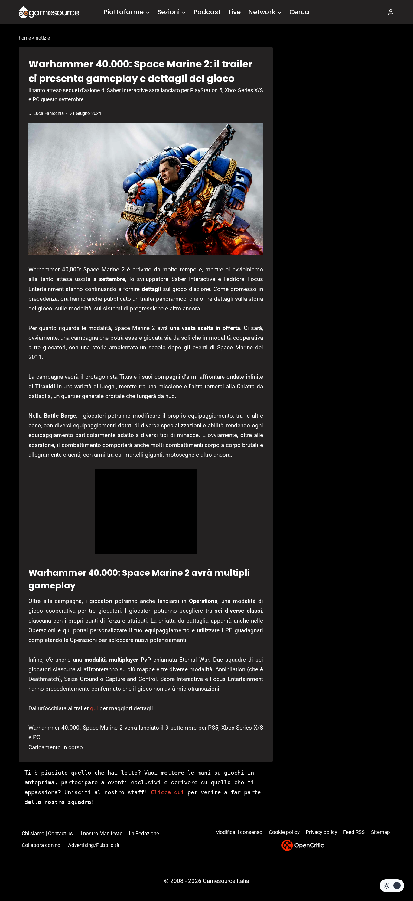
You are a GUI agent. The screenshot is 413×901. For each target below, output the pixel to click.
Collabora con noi (42, 845)
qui (94, 708)
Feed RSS (354, 832)
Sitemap (380, 832)
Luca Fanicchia (49, 113)
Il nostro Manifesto (101, 833)
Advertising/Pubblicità (93, 845)
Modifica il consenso (238, 832)
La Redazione (144, 833)
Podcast (207, 12)
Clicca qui (167, 792)
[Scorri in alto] (392, 874)
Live (235, 12)
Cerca (299, 12)
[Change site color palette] (392, 885)
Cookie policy (284, 832)
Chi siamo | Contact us (47, 833)
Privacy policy (321, 832)
